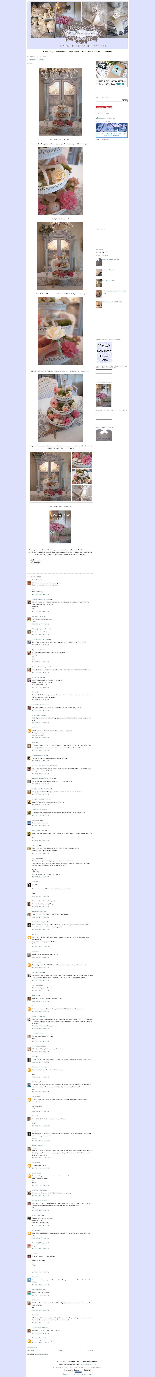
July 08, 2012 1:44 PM (40, 1285)
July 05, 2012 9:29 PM (40, 906)
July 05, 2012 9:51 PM (40, 917)
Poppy (34, 881)
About (57, 51)
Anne (33, 1056)
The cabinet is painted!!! (108, 280)
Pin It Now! (30, 63)
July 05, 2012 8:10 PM (40, 784)
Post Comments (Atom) (41, 1354)
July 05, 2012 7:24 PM (40, 761)
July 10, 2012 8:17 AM (40, 1333)
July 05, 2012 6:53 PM (40, 710)
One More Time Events (38, 1327)
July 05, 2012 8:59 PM (40, 840)
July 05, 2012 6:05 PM (40, 611)
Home (45, 51)
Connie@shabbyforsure (39, 704)
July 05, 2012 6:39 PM (40, 672)
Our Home (92, 51)
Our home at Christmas (107, 270)
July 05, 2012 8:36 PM (40, 826)
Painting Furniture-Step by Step (110, 259)
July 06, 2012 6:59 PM (40, 1238)
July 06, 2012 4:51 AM (40, 967)
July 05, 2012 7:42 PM (40, 773)
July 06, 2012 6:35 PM (40, 1225)
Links (68, 51)
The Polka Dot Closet (38, 830)
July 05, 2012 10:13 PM (41, 947)
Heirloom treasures (37, 1006)
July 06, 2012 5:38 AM (40, 980)
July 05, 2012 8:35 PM (40, 815)
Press (63, 51)
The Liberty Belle (37, 1289)
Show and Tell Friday (35, 60)
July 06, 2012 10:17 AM (41, 1158)
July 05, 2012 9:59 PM (40, 929)
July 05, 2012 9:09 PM (40, 853)
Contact (84, 51)
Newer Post (30, 1350)
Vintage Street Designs (38, 922)
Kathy (34, 934)
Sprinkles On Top (88, 1364)
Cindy (34, 1116)
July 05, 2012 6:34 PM (40, 662)
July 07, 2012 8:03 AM (40, 1248)
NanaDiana (35, 845)
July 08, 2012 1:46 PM (40, 1295)
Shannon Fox (36, 1145)
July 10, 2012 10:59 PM (41, 1342)
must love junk (36, 1033)
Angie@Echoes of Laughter (40, 667)
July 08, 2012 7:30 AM (40, 1272)
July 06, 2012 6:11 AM (40, 1041)
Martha (34, 1277)
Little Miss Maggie (37, 1190)
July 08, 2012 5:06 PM (40, 1310)
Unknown (35, 728)
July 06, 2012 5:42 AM (40, 991)
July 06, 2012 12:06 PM (41, 1168)
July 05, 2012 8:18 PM (40, 805)
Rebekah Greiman (37, 1016)
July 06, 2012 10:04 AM (41, 1126)
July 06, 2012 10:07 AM (41, 1141)
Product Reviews (105, 51)
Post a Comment (32, 1347)
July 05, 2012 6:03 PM (40, 594)
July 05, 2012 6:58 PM (40, 738)
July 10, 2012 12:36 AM (41, 1323)
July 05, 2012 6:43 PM (40, 700)
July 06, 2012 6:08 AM (40, 1028)
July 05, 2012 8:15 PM (40, 794)
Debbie (34, 1300)
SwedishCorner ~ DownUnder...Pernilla (43, 765)
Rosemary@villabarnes (38, 755)
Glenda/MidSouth (37, 677)
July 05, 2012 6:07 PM (40, 624)
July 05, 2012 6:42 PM (40, 687)
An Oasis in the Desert (38, 1200)
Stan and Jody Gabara (38, 1067)
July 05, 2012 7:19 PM (40, 750)
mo (33, 1253)
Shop (51, 51)
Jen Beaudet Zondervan (39, 911)
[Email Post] (27, 569)
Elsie (33, 692)
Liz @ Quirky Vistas (38, 1082)
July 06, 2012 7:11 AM (40, 1062)
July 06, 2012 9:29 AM (40, 1077)
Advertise (76, 51)
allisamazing (35, 820)
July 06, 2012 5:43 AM (40, 1001)
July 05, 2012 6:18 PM (40, 645)
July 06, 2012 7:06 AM (40, 1052)
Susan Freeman (36, 580)
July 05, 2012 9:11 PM (40, 877)
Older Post (90, 1350)
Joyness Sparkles (37, 1046)
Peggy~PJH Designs (38, 715)
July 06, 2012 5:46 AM (40, 1011)
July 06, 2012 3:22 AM (40, 957)
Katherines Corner (37, 972)
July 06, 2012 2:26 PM (40, 1196)
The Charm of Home (38, 616)
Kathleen (34, 1131)
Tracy (33, 742)
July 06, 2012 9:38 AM (40, 1111)
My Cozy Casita (36, 649)
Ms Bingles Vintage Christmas (40, 599)
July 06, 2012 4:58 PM (40, 1210)
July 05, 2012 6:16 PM (40, 634)
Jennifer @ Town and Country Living (42, 778)
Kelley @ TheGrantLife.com (40, 799)
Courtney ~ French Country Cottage (42, 901)
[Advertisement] (112, 156)
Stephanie (35, 995)
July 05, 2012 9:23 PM (40, 896)
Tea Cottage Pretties (38, 1338)
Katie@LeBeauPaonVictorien (40, 789)
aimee (34, 951)
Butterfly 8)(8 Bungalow (39, 1243)
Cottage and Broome (38, 809)
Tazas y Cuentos (36, 1215)
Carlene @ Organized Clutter (40, 629)
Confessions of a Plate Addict (40, 639)
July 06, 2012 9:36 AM (40, 1092)
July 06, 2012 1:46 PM (40, 1185)
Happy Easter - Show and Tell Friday (111, 302)
